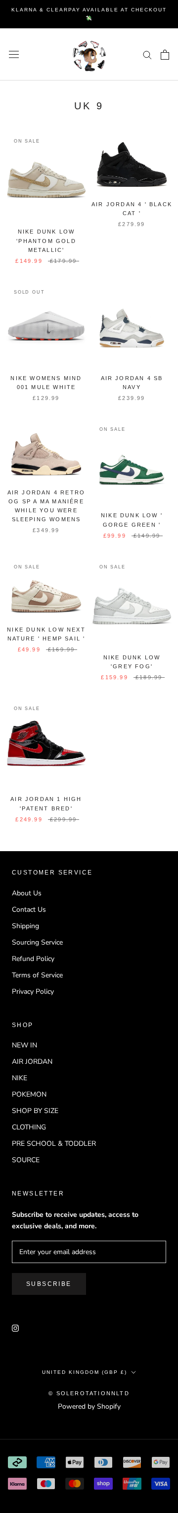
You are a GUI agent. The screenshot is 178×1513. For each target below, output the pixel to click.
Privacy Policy (33, 991)
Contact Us (29, 909)
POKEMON (29, 1094)
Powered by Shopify (89, 1406)
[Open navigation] (14, 54)
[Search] (147, 54)
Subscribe (49, 1283)
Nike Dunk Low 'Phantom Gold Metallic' (46, 240)
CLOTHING (29, 1127)
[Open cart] (165, 55)
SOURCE (26, 1160)
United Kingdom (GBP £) (84, 1372)
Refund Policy (33, 958)
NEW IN (24, 1045)
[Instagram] (15, 1327)
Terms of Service (37, 975)
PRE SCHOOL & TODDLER (54, 1143)
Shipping (25, 926)
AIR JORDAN (32, 1061)
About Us (27, 893)
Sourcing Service (37, 942)
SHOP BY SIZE (35, 1110)
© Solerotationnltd (89, 1393)
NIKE (19, 1078)
